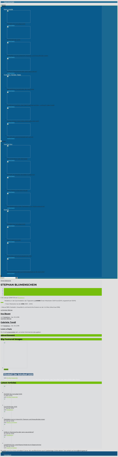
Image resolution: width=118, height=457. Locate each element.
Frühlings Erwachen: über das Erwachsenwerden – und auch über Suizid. (31, 105)
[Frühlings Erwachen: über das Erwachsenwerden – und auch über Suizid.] (18, 103)
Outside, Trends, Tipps (12, 75)
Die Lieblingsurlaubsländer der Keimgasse (20, 89)
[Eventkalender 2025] (18, 38)
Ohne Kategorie (6, 280)
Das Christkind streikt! (14, 240)
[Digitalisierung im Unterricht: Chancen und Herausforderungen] (18, 54)
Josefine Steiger (12, 448)
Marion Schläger (12, 422)
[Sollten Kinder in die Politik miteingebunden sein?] (18, 119)
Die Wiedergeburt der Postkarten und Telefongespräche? (26, 206)
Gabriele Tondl (8, 322)
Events (6, 210)
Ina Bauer (6, 314)
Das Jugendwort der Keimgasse (17, 159)
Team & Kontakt (9, 2)
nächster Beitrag (6, 319)
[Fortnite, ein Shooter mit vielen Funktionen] (18, 173)
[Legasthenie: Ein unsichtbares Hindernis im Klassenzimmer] (8, 443)
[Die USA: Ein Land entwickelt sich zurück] (18, 135)
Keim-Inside (8, 9)
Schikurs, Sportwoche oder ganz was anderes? (22, 71)
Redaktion (21, 297)
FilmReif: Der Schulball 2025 (16, 24)
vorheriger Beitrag (6, 310)
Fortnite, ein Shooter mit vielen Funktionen (21, 174)
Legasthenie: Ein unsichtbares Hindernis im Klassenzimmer (22, 445)
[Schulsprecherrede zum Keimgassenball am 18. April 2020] (18, 270)
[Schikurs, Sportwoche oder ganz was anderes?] (18, 70)
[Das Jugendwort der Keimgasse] (18, 157)
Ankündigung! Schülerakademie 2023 (19, 256)
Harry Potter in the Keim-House (17, 190)
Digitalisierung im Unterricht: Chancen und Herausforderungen (27, 55)
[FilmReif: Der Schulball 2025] (18, 22)
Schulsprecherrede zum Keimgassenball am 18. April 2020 (26, 272)
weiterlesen (11, 25)
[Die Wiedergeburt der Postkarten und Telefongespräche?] (18, 205)
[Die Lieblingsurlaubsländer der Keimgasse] (18, 88)
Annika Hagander (12, 378)
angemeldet (11, 332)
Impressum (7, 455)
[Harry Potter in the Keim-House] (18, 189)
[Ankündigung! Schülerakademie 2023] (18, 254)
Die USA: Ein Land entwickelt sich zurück (20, 137)
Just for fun (8, 144)
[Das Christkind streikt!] (18, 238)
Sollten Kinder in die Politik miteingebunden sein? (23, 121)
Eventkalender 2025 (13, 40)
